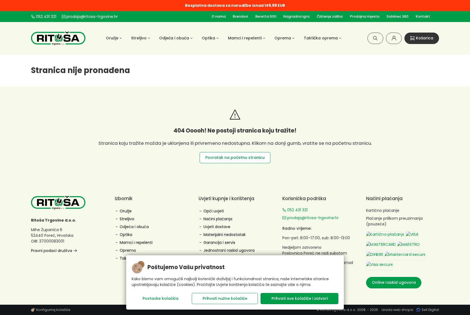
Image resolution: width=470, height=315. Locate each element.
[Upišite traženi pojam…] (375, 38)
